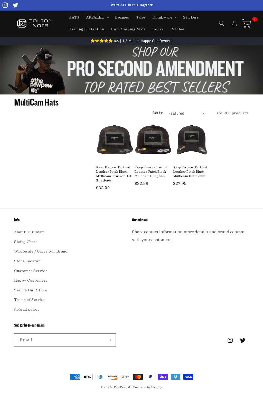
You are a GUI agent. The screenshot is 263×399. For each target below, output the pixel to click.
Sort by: (158, 113)
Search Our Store (30, 290)
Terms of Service (29, 300)
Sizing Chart (25, 242)
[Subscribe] (109, 340)
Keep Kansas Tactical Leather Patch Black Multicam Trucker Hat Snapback (114, 174)
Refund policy (27, 309)
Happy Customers (31, 280)
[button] (97, 17)
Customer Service (31, 271)
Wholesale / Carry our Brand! (41, 251)
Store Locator (27, 261)
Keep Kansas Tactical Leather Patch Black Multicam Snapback (151, 172)
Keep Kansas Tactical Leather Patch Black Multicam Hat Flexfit (190, 172)
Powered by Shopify (147, 387)
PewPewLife (123, 387)
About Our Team (29, 232)
